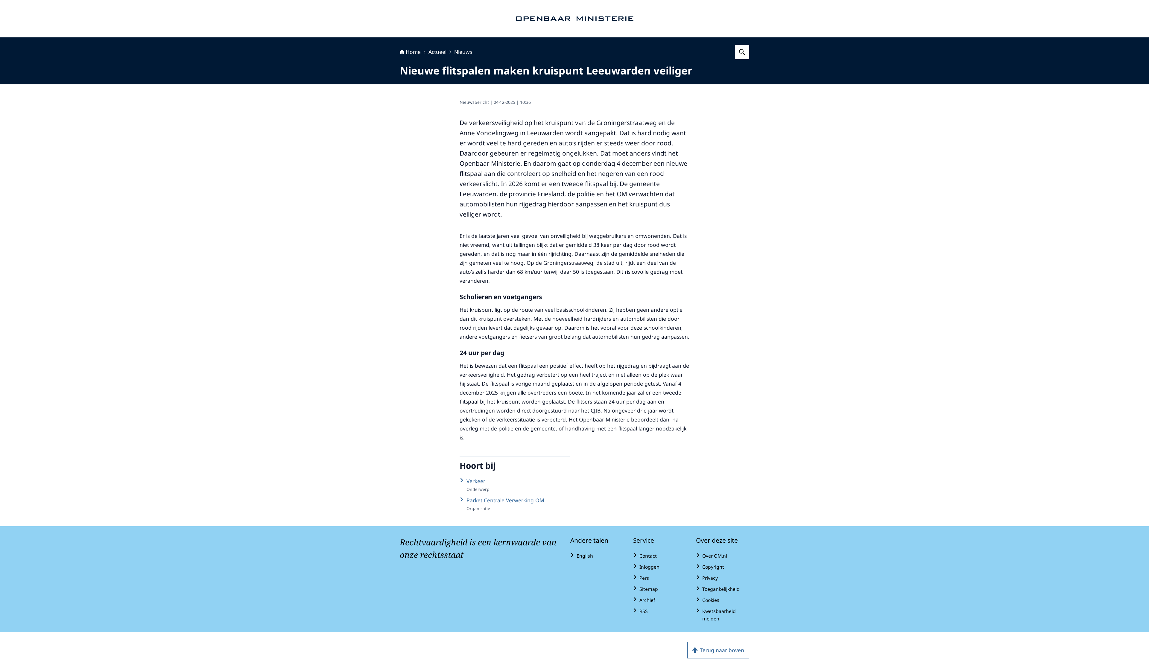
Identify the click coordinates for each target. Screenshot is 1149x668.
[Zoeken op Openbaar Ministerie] (742, 52)
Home (413, 51)
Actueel (437, 51)
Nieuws (463, 51)
